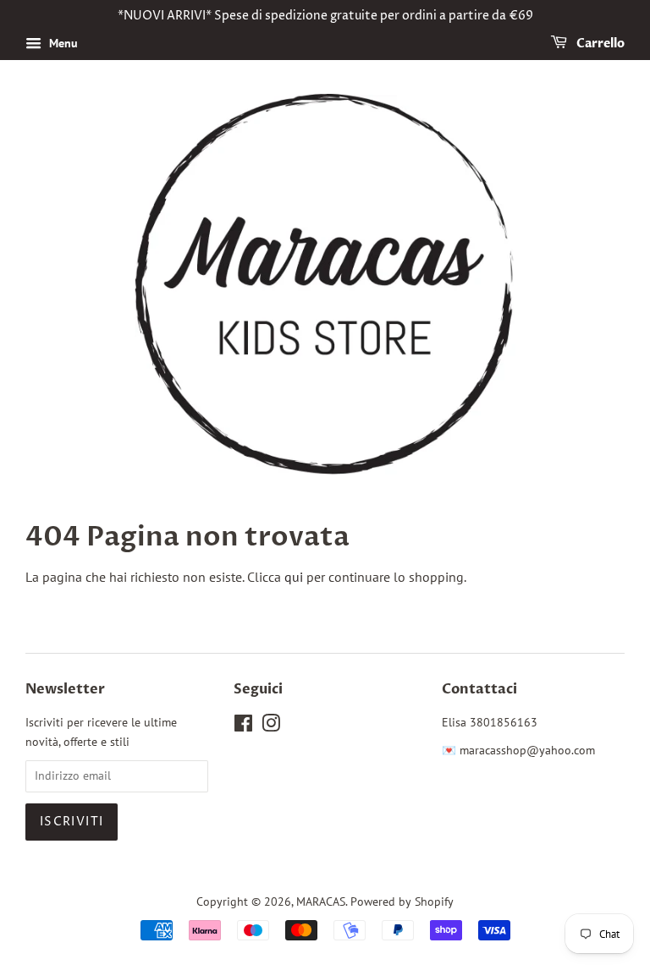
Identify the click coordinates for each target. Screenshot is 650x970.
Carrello (599, 44)
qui (293, 576)
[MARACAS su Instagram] (271, 726)
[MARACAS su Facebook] (243, 726)
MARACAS (320, 901)
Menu (62, 43)
